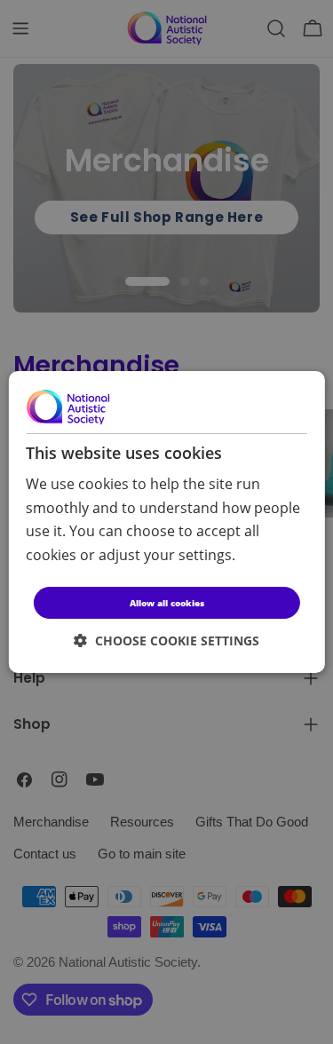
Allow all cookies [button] (167, 603)
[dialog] (166, 522)
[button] (166, 640)
